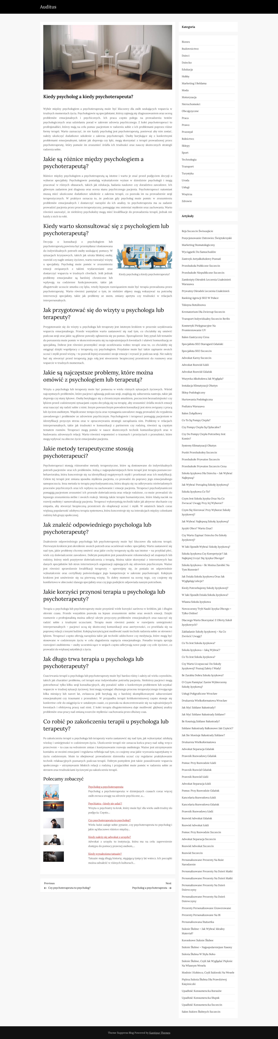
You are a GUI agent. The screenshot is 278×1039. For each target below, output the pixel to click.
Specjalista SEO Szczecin (197, 351)
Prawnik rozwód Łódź (195, 776)
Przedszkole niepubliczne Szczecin (203, 272)
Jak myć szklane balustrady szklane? (203, 714)
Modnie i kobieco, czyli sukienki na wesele (208, 972)
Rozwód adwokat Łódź (195, 825)
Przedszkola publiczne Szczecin (201, 265)
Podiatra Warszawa (193, 406)
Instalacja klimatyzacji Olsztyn (200, 385)
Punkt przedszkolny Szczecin (199, 452)
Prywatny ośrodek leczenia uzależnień (205, 291)
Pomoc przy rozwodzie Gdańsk (200, 790)
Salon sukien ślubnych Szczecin (201, 1011)
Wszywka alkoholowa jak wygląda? (202, 378)
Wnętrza (187, 194)
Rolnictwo (188, 138)
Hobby (185, 76)
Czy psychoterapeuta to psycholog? (109, 820)
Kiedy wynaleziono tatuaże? (105, 853)
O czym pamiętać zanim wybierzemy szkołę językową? (204, 684)
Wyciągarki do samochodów (199, 251)
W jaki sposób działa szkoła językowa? (205, 594)
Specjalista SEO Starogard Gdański (202, 344)
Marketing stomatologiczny (198, 244)
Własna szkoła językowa (196, 601)
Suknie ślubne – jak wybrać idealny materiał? (203, 931)
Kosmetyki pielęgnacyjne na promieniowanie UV (199, 328)
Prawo (185, 124)
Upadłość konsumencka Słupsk (200, 997)
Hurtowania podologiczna (197, 399)
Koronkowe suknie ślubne (197, 940)
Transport (188, 166)
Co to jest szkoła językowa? (198, 643)
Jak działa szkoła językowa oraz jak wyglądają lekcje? (203, 579)
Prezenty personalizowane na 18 (201, 915)
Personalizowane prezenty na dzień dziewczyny (203, 887)
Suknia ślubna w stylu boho (198, 954)
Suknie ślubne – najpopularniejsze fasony (207, 947)
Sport (185, 152)
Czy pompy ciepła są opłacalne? (201, 427)
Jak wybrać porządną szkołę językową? (205, 484)
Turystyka (188, 173)
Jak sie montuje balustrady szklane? (203, 735)
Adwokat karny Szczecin (196, 357)
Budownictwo (190, 48)
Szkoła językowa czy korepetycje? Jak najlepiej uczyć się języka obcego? (204, 556)
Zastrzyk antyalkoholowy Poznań (201, 258)
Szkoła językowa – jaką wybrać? (201, 650)
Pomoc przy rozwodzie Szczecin (201, 832)
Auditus (48, 7)
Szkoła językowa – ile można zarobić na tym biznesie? (205, 567)
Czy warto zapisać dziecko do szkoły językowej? (204, 537)
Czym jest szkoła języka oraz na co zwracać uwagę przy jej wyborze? (203, 501)
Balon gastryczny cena (195, 337)
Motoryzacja (189, 97)
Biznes (186, 41)
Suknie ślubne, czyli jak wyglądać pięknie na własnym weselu (207, 963)
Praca (185, 118)
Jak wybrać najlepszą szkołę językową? (205, 521)
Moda (185, 90)
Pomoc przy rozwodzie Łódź (199, 762)
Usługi (186, 187)
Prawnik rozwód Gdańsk (197, 769)
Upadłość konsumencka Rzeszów (202, 990)
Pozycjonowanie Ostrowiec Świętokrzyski (207, 238)
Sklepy (186, 145)
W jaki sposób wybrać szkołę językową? (206, 546)
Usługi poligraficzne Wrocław (199, 693)
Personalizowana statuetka (198, 921)
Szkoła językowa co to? (196, 491)
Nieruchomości (191, 104)
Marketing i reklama (194, 83)
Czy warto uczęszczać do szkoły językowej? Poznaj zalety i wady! (201, 666)
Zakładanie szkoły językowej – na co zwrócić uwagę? (204, 634)
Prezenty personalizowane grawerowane (206, 908)
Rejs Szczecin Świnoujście (197, 231)
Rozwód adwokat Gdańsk (197, 818)
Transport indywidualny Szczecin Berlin (206, 318)
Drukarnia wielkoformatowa (199, 742)
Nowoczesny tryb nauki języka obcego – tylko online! (206, 611)
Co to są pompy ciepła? (196, 420)
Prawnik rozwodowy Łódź (197, 811)
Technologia (189, 159)
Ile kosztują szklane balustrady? (201, 721)
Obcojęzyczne (190, 111)
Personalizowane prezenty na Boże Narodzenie (203, 862)
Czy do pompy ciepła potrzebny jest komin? (203, 436)
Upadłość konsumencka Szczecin (202, 1004)
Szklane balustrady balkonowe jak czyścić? (207, 728)
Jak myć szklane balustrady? (199, 707)
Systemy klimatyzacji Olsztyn (199, 445)
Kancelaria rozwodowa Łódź (199, 797)
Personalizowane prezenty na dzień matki (207, 871)
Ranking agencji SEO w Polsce (200, 298)
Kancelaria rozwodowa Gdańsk (200, 804)
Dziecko (187, 62)
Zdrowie (187, 201)
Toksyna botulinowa (194, 304)
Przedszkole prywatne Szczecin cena (204, 466)
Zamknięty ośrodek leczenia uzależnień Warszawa (206, 282)
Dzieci (186, 55)
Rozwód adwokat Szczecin (198, 846)
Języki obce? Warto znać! (197, 528)
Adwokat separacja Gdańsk (198, 749)
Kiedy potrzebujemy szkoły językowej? (205, 588)
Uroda (185, 180)
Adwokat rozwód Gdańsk (197, 371)
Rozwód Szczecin (192, 853)
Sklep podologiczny (193, 392)
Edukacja (187, 69)
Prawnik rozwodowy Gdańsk (199, 756)
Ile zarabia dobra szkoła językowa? (203, 675)
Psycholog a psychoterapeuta (105, 786)
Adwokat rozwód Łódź (195, 364)
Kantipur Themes (159, 1032)
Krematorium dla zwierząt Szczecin (203, 311)
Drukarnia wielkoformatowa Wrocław (204, 700)
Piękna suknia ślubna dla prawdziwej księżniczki (204, 982)
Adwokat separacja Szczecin (199, 839)
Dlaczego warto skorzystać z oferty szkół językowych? (207, 622)
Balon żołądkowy (192, 413)
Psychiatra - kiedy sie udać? (105, 803)
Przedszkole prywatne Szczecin (201, 459)
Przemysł (187, 131)
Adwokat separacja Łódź (196, 783)
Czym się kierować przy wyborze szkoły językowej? (206, 512)
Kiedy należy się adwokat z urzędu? (109, 837)
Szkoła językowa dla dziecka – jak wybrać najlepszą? (207, 475)
